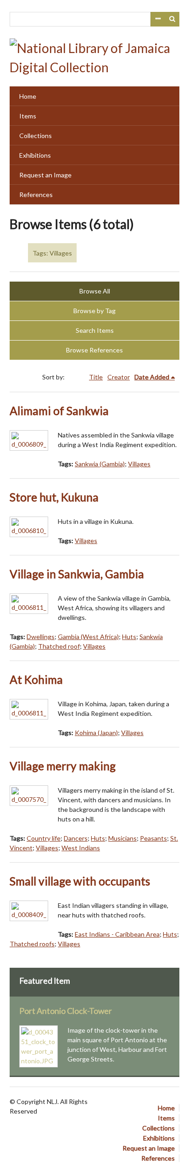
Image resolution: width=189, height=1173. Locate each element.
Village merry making (63, 766)
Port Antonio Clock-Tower (65, 1011)
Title (96, 377)
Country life (44, 838)
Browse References (94, 350)
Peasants (153, 838)
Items (27, 116)
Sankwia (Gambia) (100, 464)
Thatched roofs (32, 944)
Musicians (122, 838)
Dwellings (41, 636)
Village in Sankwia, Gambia (77, 574)
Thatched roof (59, 646)
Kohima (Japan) (96, 732)
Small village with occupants (80, 881)
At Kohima (36, 679)
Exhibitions (35, 155)
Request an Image (45, 175)
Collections (35, 135)
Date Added (151, 377)
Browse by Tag (94, 311)
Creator (118, 377)
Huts (129, 636)
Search (172, 19)
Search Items (95, 330)
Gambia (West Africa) (88, 636)
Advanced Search (157, 19)
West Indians (80, 848)
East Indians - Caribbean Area (117, 934)
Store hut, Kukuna (54, 497)
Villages (139, 464)
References (36, 194)
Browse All (94, 291)
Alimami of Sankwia (59, 410)
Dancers (76, 838)
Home (27, 96)
